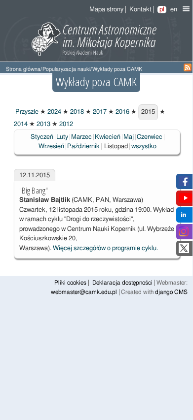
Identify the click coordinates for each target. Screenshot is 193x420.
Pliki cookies (70, 283)
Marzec (81, 137)
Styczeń (42, 137)
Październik (83, 146)
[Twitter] (184, 251)
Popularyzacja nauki (66, 69)
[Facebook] (184, 184)
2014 (21, 124)
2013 (42, 124)
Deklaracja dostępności (122, 283)
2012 (65, 124)
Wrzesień (51, 146)
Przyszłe (26, 112)
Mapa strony (106, 9)
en (173, 9)
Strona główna (23, 69)
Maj (128, 137)
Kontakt (140, 9)
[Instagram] (184, 234)
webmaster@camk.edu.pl (84, 292)
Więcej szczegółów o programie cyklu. (105, 248)
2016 (121, 112)
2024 (53, 112)
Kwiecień (107, 137)
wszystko (143, 146)
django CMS (171, 292)
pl (161, 9)
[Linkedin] (184, 218)
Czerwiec (149, 137)
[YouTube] (186, 201)
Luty (62, 137)
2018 (76, 112)
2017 (99, 112)
